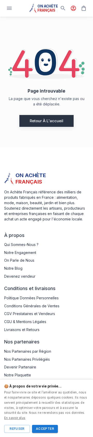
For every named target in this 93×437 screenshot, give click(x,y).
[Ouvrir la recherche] (63, 8)
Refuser (17, 429)
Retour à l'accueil (46, 120)
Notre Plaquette (17, 375)
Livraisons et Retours (22, 329)
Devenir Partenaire (20, 367)
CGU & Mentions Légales (25, 321)
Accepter (45, 429)
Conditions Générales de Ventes (31, 306)
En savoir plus (15, 418)
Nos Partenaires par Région (27, 351)
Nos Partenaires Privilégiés (27, 359)
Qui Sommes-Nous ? (21, 244)
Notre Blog (13, 268)
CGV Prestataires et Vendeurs (29, 313)
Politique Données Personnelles (31, 298)
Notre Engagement (20, 252)
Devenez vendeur (19, 276)
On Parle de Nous (19, 260)
